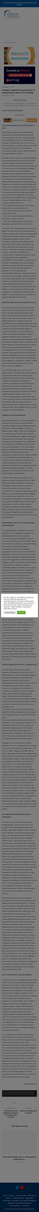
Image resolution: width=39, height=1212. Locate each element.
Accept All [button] (21, 612)
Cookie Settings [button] (10, 612)
